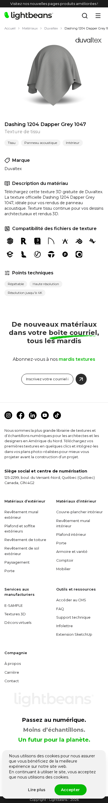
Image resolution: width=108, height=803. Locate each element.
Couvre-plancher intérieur (79, 512)
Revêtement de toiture (25, 540)
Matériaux (30, 28)
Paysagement (17, 562)
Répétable (16, 284)
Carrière (11, 672)
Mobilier (63, 569)
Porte (9, 571)
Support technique (73, 617)
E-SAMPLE (13, 605)
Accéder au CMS (71, 600)
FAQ (60, 609)
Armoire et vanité (72, 552)
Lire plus (36, 789)
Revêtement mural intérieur (73, 523)
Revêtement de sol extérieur (21, 551)
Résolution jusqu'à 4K (25, 293)
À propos (12, 664)
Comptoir (64, 560)
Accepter (70, 789)
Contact (11, 681)
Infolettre (64, 626)
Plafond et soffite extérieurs (19, 528)
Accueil (10, 28)
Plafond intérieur (71, 534)
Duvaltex (51, 28)
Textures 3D (15, 614)
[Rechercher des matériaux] (84, 15)
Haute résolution (46, 284)
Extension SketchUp (74, 634)
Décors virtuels (17, 623)
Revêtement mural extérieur (21, 514)
